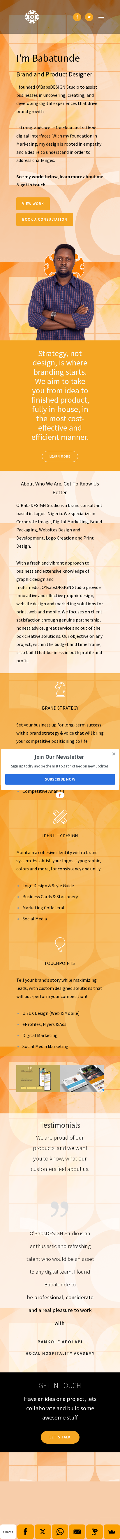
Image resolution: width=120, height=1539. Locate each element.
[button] (59, 756)
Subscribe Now (60, 779)
